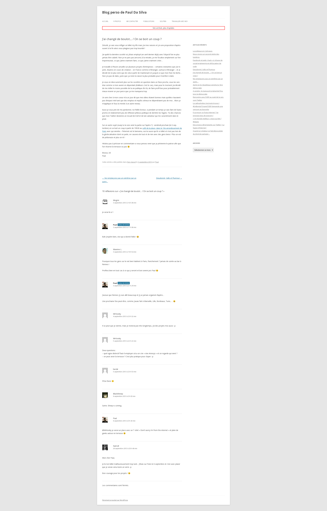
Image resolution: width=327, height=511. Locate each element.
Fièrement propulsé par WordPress (115, 500)
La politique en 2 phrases (202, 51)
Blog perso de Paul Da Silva (124, 12)
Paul (157, 162)
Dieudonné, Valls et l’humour (169, 178)
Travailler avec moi (180, 21)
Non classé (131, 162)
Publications (148, 21)
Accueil (105, 21)
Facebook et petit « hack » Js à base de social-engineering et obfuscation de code (208, 63)
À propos (117, 21)
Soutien (163, 21)
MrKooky (117, 314)
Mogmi (116, 200)
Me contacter (132, 21)
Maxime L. (117, 249)
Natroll (116, 446)
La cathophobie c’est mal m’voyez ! (206, 103)
